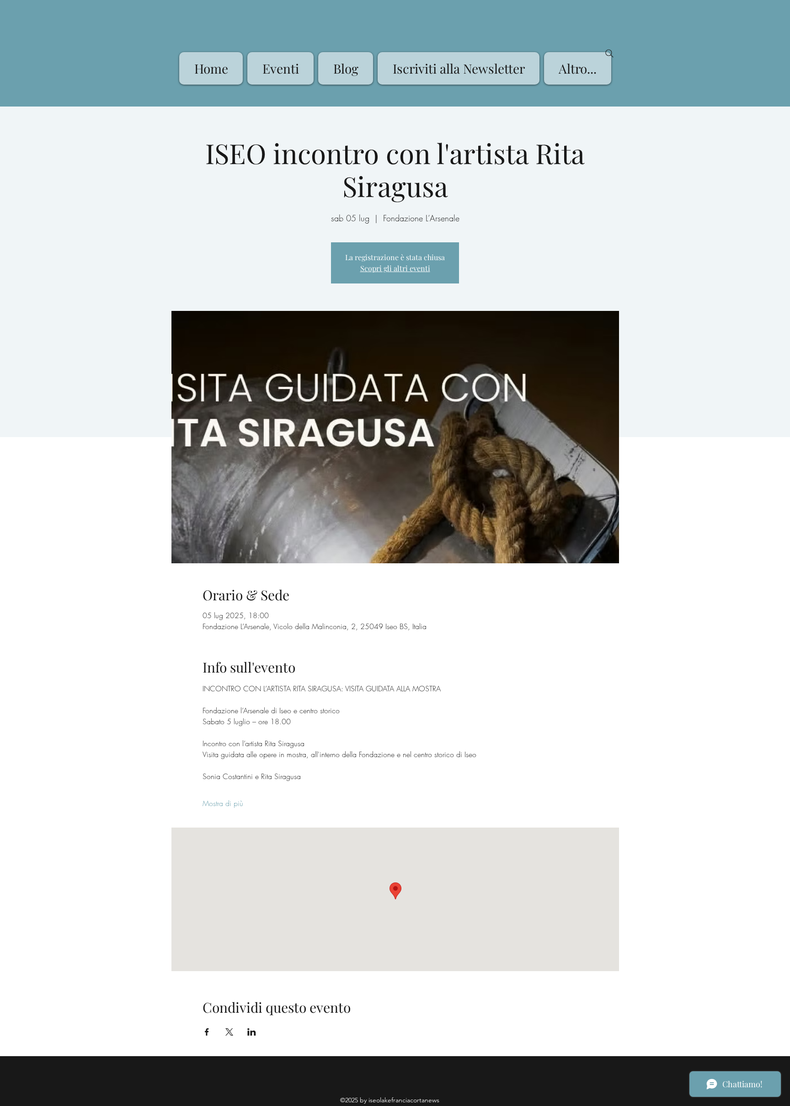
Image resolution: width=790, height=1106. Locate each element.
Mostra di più (223, 803)
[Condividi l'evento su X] (229, 1032)
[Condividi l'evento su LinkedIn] (251, 1032)
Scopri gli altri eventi (395, 268)
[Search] (609, 53)
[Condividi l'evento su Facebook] (207, 1032)
